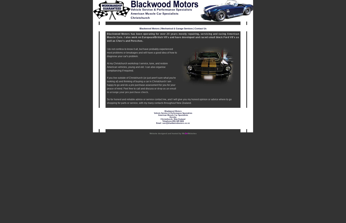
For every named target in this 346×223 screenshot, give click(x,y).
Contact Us (200, 28)
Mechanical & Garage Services (177, 28)
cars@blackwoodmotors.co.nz (176, 123)
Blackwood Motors (149, 28)
